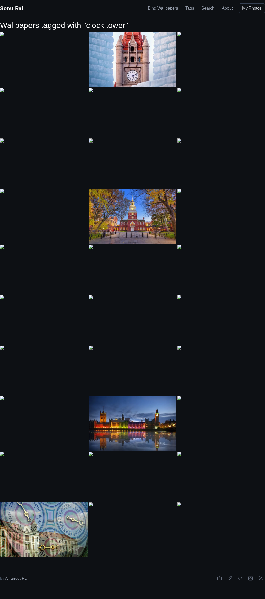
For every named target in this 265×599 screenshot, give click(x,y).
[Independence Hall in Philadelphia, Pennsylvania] (132, 216)
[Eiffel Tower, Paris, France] (132, 370)
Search (208, 8)
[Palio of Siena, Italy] (44, 163)
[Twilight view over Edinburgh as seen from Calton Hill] (44, 370)
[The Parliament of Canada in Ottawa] (44, 269)
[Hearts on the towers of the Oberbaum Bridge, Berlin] (44, 213)
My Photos (252, 8)
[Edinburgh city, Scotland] (132, 476)
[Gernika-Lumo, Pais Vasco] (44, 420)
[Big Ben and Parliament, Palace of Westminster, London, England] (221, 56)
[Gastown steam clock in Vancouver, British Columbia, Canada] (132, 113)
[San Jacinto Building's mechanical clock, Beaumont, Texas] (44, 319)
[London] (221, 370)
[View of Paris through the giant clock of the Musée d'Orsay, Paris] (132, 320)
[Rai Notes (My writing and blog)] (230, 578)
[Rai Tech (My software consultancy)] (240, 578)
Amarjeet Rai (16, 578)
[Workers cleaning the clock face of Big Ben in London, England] (44, 56)
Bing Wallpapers (163, 8)
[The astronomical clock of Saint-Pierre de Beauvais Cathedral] (221, 527)
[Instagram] (250, 578)
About (227, 8)
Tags (189, 8)
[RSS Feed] (261, 578)
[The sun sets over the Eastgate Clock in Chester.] (221, 319)
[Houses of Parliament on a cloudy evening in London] (44, 112)
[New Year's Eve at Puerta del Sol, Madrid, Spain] (221, 112)
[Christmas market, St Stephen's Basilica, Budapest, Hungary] (221, 163)
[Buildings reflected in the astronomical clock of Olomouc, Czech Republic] (44, 529)
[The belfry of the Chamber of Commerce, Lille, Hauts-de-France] (221, 213)
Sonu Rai (11, 8)
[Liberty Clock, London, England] (132, 163)
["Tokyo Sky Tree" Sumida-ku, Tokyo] (132, 527)
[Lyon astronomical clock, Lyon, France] (221, 476)
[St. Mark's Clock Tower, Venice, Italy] (44, 476)
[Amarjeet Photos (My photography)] (219, 578)
